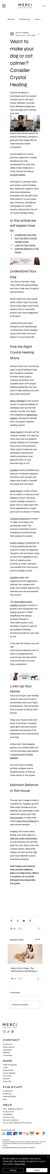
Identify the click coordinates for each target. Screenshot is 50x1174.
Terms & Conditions (10, 1120)
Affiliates (6, 1052)
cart (44, 6)
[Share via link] (30, 920)
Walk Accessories (10, 1065)
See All (37, 939)
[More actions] (38, 34)
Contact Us (7, 1044)
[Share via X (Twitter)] (17, 920)
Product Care (8, 1112)
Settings (13, 1170)
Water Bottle (8, 1070)
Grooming (7, 1076)
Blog (5, 1099)
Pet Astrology (24, 19)
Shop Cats (7, 1081)
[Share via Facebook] (11, 920)
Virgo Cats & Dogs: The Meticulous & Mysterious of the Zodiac (24, 969)
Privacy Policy (8, 1117)
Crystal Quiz (8, 1091)
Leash (5, 1067)
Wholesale (7, 1050)
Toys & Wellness (9, 1073)
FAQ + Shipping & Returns (13, 1109)
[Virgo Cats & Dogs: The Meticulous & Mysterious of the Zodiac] (25, 954)
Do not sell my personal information (17, 1123)
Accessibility (7, 1114)
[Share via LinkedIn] (24, 920)
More (37, 19)
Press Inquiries (8, 1047)
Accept (37, 1170)
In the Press (7, 1055)
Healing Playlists (9, 1096)
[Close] (46, 1158)
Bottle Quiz (7, 1094)
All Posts (11, 19)
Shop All (6, 1079)
